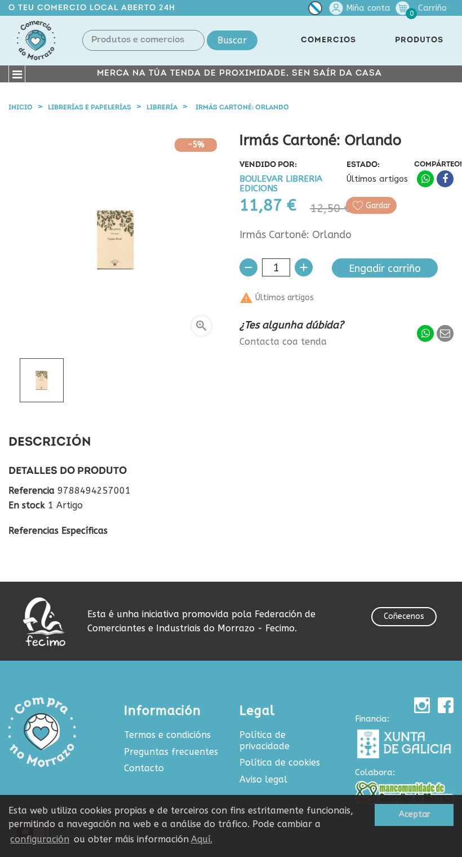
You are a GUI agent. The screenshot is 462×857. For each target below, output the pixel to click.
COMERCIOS (328, 40)
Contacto (144, 768)
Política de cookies (279, 762)
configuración (39, 839)
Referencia (31, 491)
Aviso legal (263, 779)
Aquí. (201, 839)
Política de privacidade (264, 740)
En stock (26, 505)
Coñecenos (404, 616)
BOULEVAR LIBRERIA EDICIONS (280, 184)
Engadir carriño (385, 268)
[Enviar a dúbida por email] (445, 333)
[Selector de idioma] (315, 10)
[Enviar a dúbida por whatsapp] (425, 333)
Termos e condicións (167, 734)
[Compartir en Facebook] (445, 178)
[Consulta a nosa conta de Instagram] (422, 705)
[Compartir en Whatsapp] (425, 178)
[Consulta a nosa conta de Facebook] (446, 705)
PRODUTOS (419, 40)
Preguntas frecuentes (171, 751)
